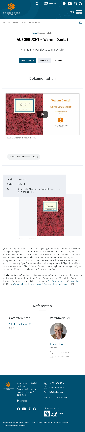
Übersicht (44, 60)
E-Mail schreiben (62, 356)
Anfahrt (23, 401)
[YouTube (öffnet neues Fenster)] (70, 3)
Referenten (59, 60)
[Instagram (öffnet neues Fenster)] (75, 3)
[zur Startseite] (11, 8)
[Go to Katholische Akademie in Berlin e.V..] (4, 22)
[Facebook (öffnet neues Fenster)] (64, 3)
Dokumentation (27, 60)
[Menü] (79, 12)
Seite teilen (80, 22)
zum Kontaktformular (58, 397)
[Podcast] (80, 3)
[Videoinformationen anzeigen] (42, 114)
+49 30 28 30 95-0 (56, 383)
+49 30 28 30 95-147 (57, 387)
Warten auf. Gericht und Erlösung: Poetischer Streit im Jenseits (40, 284)
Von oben (75, 281)
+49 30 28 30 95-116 (63, 353)
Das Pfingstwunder (56, 281)
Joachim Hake (57, 344)
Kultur (34, 33)
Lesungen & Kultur (45, 33)
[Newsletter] (50, 3)
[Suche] (37, 3)
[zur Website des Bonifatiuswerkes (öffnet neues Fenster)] (56, 414)
